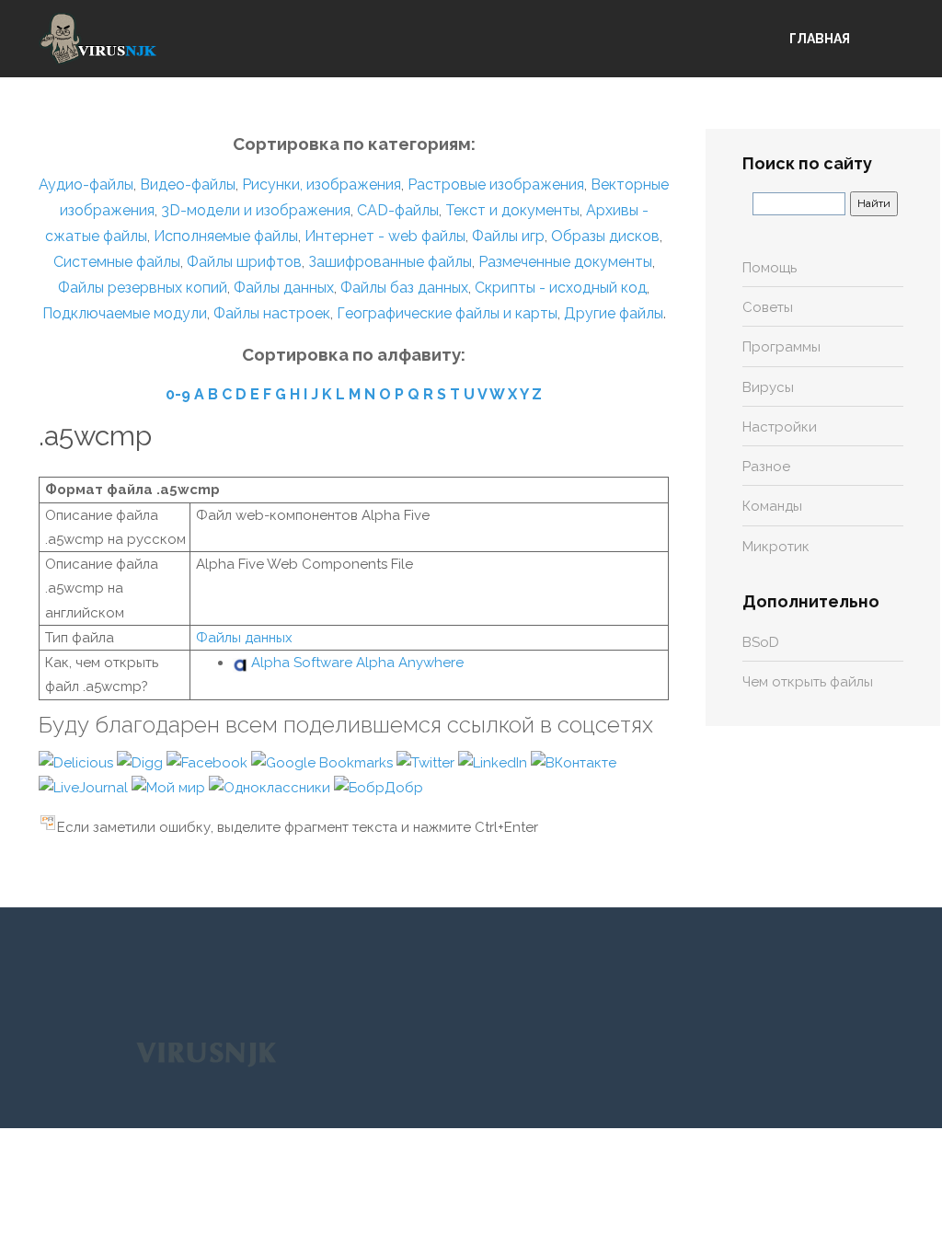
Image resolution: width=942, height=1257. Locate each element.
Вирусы (768, 387)
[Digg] (142, 762)
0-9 (178, 394)
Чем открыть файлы (807, 682)
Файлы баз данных (404, 287)
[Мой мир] (170, 786)
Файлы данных (284, 287)
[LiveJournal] (85, 786)
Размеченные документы (565, 262)
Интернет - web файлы (384, 236)
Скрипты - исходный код (561, 287)
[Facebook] (209, 762)
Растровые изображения (496, 184)
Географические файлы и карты (447, 313)
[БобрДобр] (378, 786)
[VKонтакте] (573, 762)
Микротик (776, 546)
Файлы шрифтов (244, 262)
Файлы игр (508, 236)
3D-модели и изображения (255, 210)
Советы (767, 307)
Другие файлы (613, 313)
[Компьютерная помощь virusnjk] (98, 38)
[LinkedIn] (494, 762)
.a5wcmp (95, 436)
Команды (772, 506)
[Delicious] (78, 762)
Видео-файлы (188, 184)
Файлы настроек (271, 313)
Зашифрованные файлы (390, 262)
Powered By (206, 1054)
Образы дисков (605, 236)
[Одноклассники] (271, 786)
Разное (766, 466)
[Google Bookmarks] (323, 762)
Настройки (779, 427)
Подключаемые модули (124, 313)
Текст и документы (511, 210)
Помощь (769, 267)
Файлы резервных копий (142, 287)
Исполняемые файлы (226, 236)
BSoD (760, 642)
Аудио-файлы (86, 184)
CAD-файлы (398, 210)
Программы (781, 347)
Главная (819, 38)
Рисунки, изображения (321, 184)
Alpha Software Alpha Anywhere (357, 662)
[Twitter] (427, 762)
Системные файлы (116, 262)
